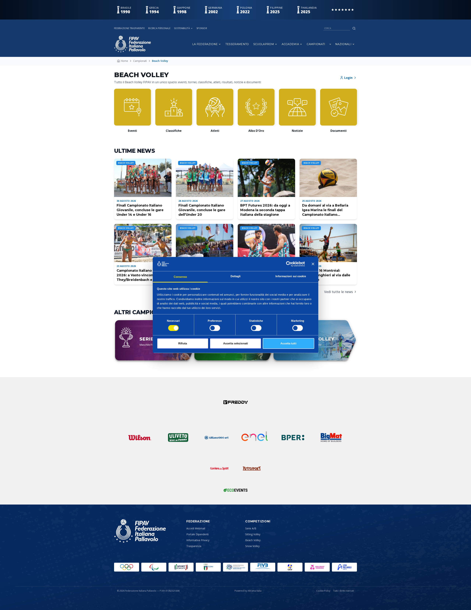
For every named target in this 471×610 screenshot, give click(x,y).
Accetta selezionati (235, 343)
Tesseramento (237, 44)
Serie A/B (250, 528)
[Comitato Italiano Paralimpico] (235, 567)
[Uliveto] (178, 437)
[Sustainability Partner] (235, 490)
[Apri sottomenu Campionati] (330, 44)
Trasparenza (193, 546)
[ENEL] (254, 437)
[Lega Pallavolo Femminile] (317, 567)
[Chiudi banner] (313, 264)
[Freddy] (235, 402)
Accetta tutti (288, 343)
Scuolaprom (263, 44)
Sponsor (201, 28)
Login (348, 78)
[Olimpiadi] (126, 567)
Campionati (316, 44)
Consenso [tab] (180, 276)
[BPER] (293, 437)
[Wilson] (140, 437)
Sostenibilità (182, 28)
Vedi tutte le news (338, 292)
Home (124, 61)
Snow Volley (252, 546)
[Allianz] (216, 437)
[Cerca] (354, 28)
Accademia (290, 44)
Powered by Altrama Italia (248, 590)
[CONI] (208, 567)
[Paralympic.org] (153, 567)
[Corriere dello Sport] (219, 468)
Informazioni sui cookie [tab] (290, 276)
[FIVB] (262, 567)
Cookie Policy (323, 590)
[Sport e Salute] (181, 567)
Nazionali (343, 44)
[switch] (215, 328)
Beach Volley (253, 540)
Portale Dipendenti (197, 534)
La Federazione (205, 44)
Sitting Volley (252, 534)
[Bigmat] (331, 437)
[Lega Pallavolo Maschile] (344, 567)
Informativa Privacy (197, 540)
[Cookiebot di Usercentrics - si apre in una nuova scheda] (289, 264)
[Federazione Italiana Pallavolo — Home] (132, 44)
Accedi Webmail (195, 528)
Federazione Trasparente (129, 28)
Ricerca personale (159, 28)
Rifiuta (182, 343)
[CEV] (289, 567)
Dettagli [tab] (236, 276)
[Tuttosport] (251, 468)
